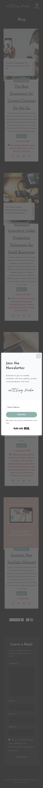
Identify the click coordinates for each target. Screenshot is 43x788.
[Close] (38, 356)
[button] (21, 390)
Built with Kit (22, 428)
